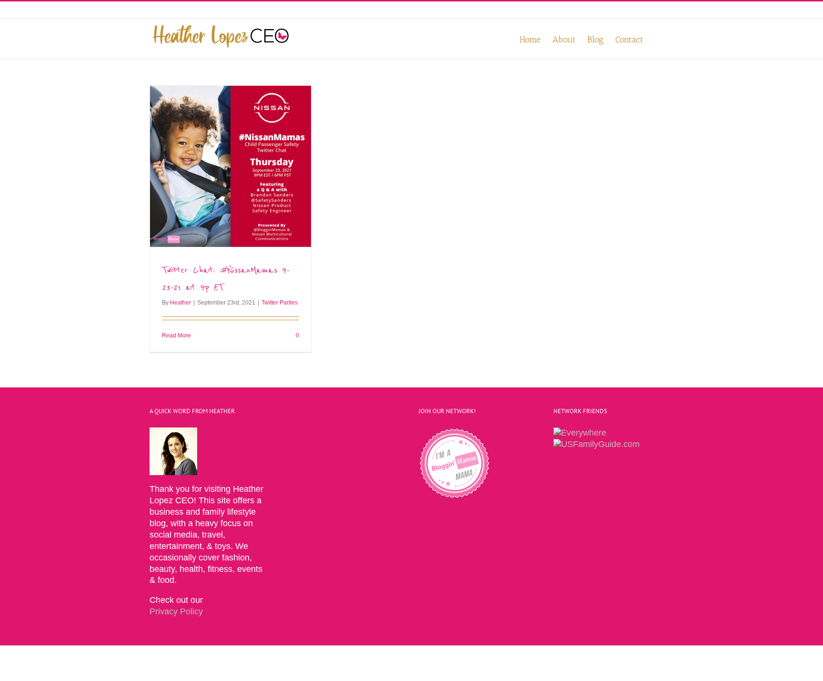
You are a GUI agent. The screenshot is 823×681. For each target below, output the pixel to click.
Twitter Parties (279, 302)
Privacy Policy (176, 611)
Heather (180, 302)
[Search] (658, 39)
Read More (176, 335)
